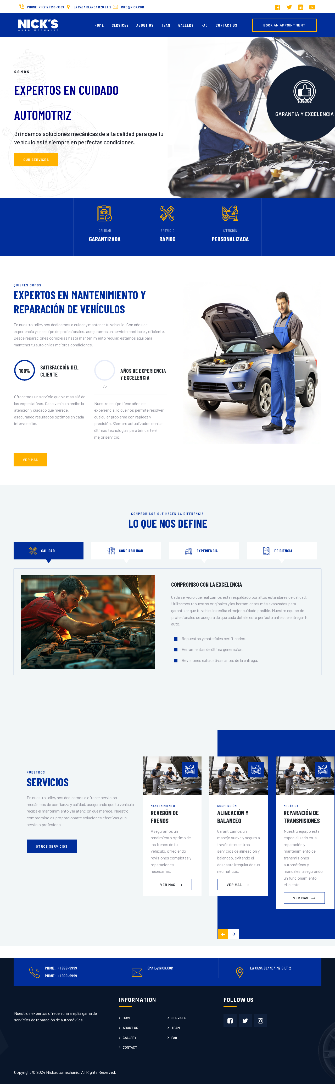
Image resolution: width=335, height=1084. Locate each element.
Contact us (226, 25)
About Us (144, 25)
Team (165, 25)
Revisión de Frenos (164, 816)
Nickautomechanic (62, 1072)
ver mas (30, 459)
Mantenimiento (163, 805)
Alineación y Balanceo (232, 816)
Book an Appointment (284, 25)
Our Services (36, 159)
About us (130, 1028)
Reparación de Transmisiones (302, 816)
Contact (130, 1047)
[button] (233, 934)
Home (99, 25)
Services (120, 25)
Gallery (186, 25)
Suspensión (227, 805)
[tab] (48, 550)
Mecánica (291, 805)
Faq (174, 1038)
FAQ (205, 25)
